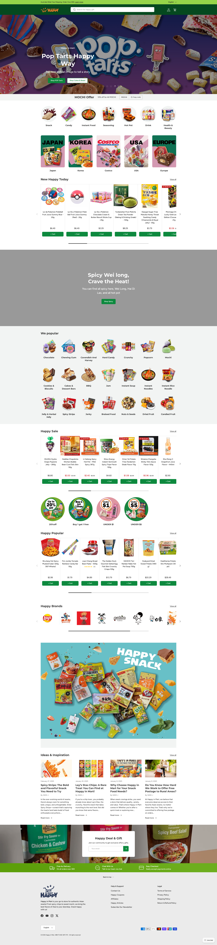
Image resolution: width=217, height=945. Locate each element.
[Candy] (69, 114)
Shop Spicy (108, 301)
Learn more (79, 2)
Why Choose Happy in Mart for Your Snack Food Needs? (124, 788)
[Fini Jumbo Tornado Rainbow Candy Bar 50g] (70, 547)
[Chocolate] (49, 346)
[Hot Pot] (128, 114)
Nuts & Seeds (128, 414)
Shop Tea (46, 80)
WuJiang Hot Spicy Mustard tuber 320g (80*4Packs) (50, 564)
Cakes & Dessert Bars (69, 387)
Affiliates (114, 899)
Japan (53, 170)
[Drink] (148, 114)
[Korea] (81, 151)
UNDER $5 (136, 524)
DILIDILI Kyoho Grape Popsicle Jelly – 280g (50, 462)
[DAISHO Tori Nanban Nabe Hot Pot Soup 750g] (129, 547)
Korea (81, 170)
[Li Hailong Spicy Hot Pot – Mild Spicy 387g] (89, 446)
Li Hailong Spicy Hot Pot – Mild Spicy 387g (89, 462)
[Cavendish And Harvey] (88, 346)
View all (173, 179)
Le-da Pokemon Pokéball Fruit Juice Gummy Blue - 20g (52, 214)
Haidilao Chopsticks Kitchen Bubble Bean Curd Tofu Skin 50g (70, 463)
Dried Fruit (148, 414)
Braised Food (109, 414)
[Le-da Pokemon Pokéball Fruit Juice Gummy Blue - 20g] (53, 196)
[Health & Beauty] (168, 114)
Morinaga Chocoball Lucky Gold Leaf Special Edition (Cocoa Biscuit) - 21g (174, 216)
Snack (49, 125)
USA (136, 170)
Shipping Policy (163, 899)
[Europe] (164, 151)
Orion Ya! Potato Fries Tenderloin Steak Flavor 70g (129, 462)
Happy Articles (117, 903)
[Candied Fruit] (168, 403)
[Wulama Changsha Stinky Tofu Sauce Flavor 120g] (148, 446)
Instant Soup (128, 386)
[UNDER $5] (136, 509)
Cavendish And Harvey (89, 359)
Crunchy (128, 357)
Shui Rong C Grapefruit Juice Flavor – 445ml (168, 462)
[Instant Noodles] (148, 374)
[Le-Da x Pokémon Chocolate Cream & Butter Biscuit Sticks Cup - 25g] (101, 196)
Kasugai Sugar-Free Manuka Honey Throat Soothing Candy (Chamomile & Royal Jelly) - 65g (150, 217)
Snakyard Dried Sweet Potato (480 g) (148, 564)
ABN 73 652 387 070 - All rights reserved (68, 935)
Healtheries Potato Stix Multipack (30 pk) (168, 564)
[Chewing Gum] (69, 346)
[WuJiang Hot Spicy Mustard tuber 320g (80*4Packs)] (50, 547)
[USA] (136, 151)
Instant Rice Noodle (168, 387)
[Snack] (49, 114)
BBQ (88, 386)
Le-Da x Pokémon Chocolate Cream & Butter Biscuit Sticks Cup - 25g (101, 216)
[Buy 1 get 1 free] (81, 509)
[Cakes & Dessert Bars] (69, 374)
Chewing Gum (68, 357)
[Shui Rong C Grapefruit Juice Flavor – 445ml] (168, 446)
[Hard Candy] (108, 346)
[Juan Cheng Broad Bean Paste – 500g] (89, 547)
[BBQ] (88, 374)
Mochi (168, 357)
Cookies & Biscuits (49, 387)
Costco (108, 170)
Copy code (137, 97)
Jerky (89, 414)
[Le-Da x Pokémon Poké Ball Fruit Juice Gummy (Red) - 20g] (77, 196)
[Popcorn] (148, 346)
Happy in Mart (50, 935)
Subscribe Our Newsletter (121, 907)
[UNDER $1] (108, 509)
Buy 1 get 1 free (81, 524)
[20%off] (53, 509)
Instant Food (88, 125)
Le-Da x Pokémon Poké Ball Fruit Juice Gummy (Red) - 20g (77, 214)
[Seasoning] (108, 114)
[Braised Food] (108, 403)
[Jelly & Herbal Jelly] (49, 403)
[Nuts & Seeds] (128, 403)
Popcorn (148, 357)
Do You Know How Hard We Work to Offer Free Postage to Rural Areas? (160, 788)
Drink (148, 125)
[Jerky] (88, 403)
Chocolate (49, 357)
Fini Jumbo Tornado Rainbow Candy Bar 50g (70, 564)
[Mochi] (168, 346)
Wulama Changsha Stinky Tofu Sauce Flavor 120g (148, 462)
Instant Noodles (148, 387)
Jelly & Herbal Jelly (49, 415)
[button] (174, 9)
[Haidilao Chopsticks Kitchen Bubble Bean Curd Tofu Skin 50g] (70, 446)
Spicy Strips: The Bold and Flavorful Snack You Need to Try (55, 788)
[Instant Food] (89, 114)
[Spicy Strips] (69, 403)
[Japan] (53, 151)
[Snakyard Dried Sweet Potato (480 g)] (148, 547)
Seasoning (108, 125)
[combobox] (112, 9)
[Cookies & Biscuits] (49, 374)
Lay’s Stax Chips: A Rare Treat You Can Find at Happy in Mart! (90, 788)
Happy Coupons (117, 895)
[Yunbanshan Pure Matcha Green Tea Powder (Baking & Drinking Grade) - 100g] (125, 196)
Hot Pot (128, 125)
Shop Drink (62, 80)
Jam (108, 386)
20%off (53, 524)
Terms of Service (164, 891)
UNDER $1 (108, 524)
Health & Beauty (168, 126)
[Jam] (108, 374)
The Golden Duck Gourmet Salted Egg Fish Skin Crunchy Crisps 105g (109, 565)
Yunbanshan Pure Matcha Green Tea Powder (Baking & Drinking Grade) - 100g (125, 216)
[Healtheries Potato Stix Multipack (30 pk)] (168, 547)
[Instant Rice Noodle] (168, 374)
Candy (68, 125)
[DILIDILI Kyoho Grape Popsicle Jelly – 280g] (50, 446)
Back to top (107, 877)
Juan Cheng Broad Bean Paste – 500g (89, 562)
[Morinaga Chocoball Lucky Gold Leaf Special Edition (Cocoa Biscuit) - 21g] (174, 196)
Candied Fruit (168, 414)
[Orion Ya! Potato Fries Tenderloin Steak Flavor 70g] (129, 446)
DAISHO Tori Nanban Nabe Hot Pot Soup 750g (129, 564)
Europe (164, 170)
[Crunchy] (128, 346)
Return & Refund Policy (166, 903)
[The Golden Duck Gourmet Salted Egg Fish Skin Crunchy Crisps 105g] (109, 547)
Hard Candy (108, 357)
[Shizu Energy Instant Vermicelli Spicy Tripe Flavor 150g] (109, 446)
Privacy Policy (163, 895)
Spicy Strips (69, 414)
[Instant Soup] (128, 374)
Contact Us (115, 891)
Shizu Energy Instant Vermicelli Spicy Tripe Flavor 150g (109, 463)
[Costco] (108, 151)
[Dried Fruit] (148, 403)
